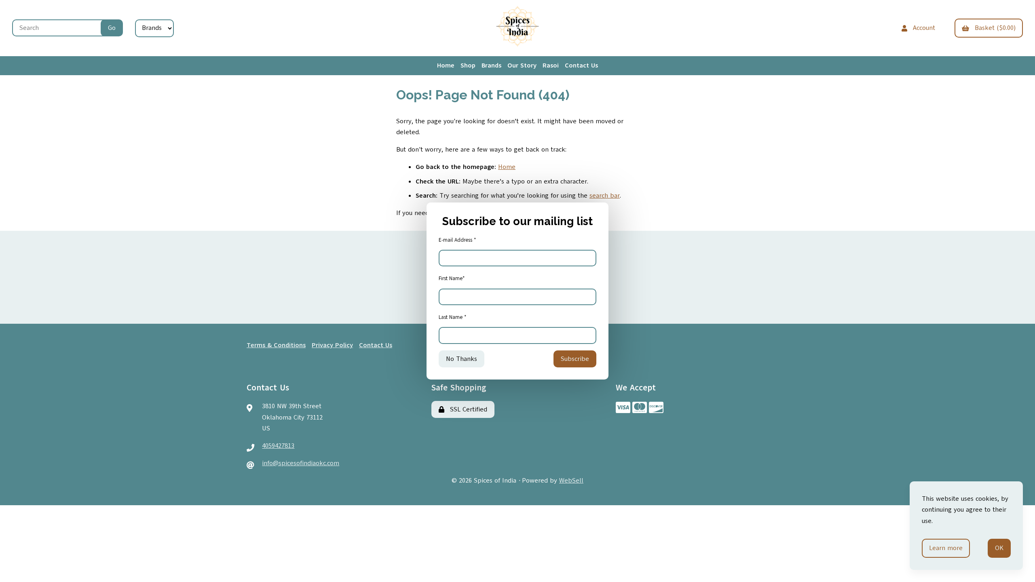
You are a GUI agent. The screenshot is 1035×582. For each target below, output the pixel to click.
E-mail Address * (457, 240)
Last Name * (453, 317)
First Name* (452, 278)
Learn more (946, 548)
